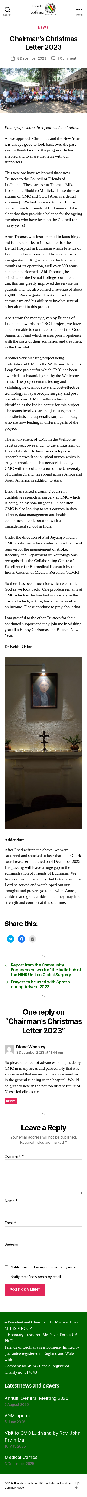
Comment (14, 1156)
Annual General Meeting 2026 (36, 1398)
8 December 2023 (31, 58)
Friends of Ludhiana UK (28, 1483)
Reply (10, 1101)
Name (11, 1201)
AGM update (18, 1415)
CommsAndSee (14, 1487)
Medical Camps (21, 1457)
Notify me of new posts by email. (35, 1277)
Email (10, 1223)
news (43, 27)
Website (11, 1245)
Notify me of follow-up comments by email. (43, 1267)
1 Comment (67, 58)
